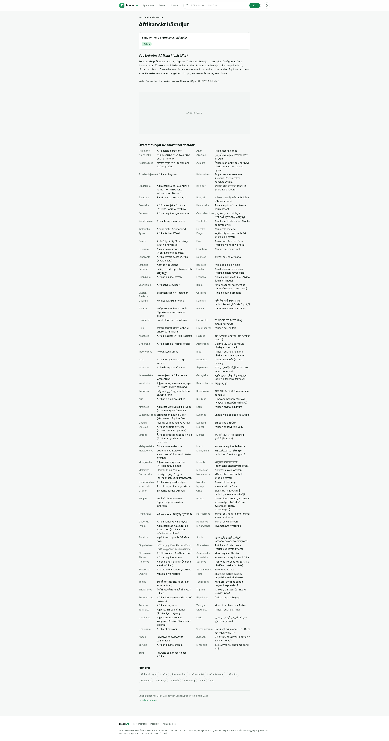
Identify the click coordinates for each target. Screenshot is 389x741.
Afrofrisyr (161, 680)
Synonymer (149, 5)
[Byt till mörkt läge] (267, 5)
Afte (212, 680)
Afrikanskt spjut (149, 674)
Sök (254, 5)
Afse (202, 680)
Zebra (147, 44)
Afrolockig (189, 680)
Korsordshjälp (140, 723)
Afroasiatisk (197, 674)
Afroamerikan (179, 674)
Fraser (124, 723)
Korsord (174, 5)
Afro (164, 674)
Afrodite (233, 674)
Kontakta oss (169, 723)
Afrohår (175, 680)
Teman (162, 5)
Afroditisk (146, 680)
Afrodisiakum (216, 674)
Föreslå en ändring (148, 700)
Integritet (154, 723)
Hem (141, 17)
